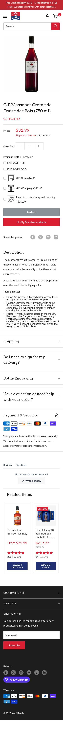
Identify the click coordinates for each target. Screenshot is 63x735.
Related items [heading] (19, 494)
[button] (17, 555)
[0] (56, 16)
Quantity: (8, 146)
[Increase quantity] (39, 146)
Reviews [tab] (7, 465)
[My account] (48, 16)
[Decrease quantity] (20, 146)
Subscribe (14, 645)
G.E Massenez (11, 118)
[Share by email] (57, 237)
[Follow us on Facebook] (6, 672)
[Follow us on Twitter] (14, 672)
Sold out (31, 212)
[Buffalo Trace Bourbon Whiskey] (17, 515)
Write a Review (35, 481)
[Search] (55, 26)
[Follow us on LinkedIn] (45, 672)
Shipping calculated (26, 135)
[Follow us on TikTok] (37, 672)
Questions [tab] (21, 465)
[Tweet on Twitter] (49, 237)
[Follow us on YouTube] (30, 672)
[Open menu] (5, 16)
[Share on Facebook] (33, 237)
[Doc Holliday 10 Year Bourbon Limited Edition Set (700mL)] (46, 515)
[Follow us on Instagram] (22, 672)
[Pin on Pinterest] (41, 237)
